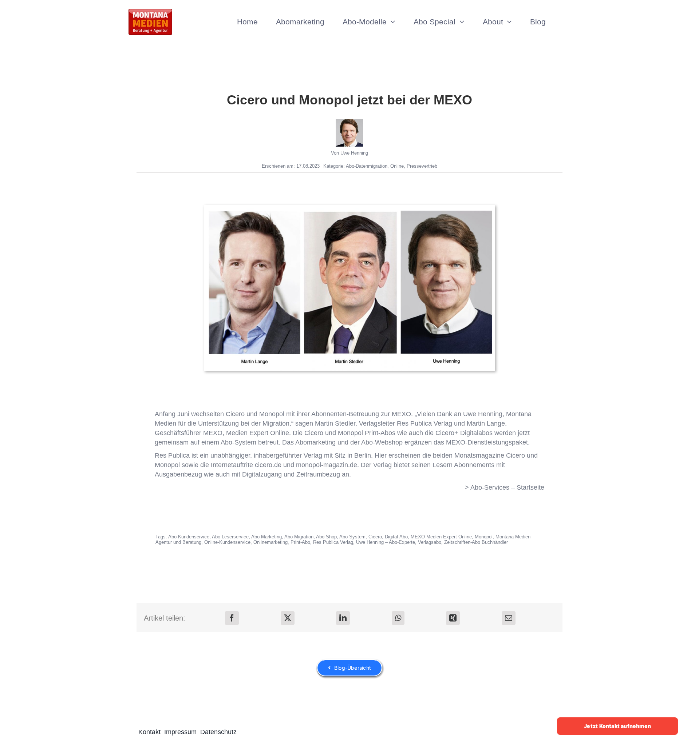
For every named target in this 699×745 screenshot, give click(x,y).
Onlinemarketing (270, 542)
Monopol (167, 465)
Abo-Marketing (266, 536)
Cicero (515, 455)
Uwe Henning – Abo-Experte (385, 542)
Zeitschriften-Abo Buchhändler (476, 542)
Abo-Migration (298, 536)
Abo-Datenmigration (366, 166)
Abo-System (352, 536)
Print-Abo (300, 542)
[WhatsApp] (398, 618)
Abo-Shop (326, 536)
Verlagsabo (429, 542)
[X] (287, 618)
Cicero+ (446, 433)
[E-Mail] (508, 618)
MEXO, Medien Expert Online (246, 433)
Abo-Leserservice (230, 536)
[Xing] (453, 618)
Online (397, 166)
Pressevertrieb (422, 166)
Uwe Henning (354, 153)
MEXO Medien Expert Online (441, 536)
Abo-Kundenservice (188, 536)
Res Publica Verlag (424, 423)
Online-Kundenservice (227, 542)
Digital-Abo (396, 536)
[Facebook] (232, 618)
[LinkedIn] (343, 618)
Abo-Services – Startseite (507, 487)
